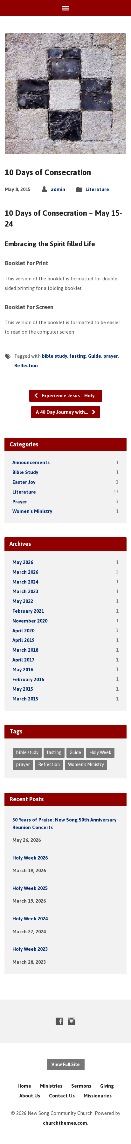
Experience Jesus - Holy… (68, 395)
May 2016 (22, 669)
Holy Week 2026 (30, 857)
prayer (110, 356)
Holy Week (100, 752)
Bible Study (25, 472)
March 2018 (25, 650)
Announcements (31, 462)
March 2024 (25, 582)
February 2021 (28, 611)
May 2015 (22, 689)
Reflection (26, 365)
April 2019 (23, 640)
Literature (97, 189)
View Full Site (66, 1064)
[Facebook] (59, 1021)
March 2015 (25, 698)
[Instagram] (71, 1021)
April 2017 (23, 659)
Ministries (51, 1086)
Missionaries (98, 1095)
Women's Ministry (32, 511)
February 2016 (28, 679)
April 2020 (23, 630)
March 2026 (25, 572)
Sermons (81, 1086)
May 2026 (22, 562)
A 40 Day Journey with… (62, 412)
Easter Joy (23, 482)
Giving (107, 1086)
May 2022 (22, 601)
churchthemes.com (65, 1123)
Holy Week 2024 (30, 918)
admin (58, 189)
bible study (54, 356)
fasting (77, 356)
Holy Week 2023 (30, 949)
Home (24, 1086)
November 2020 (29, 620)
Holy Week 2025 (30, 888)
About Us (29, 1095)
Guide (94, 356)
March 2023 (25, 591)
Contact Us (62, 1095)
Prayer (19, 501)
